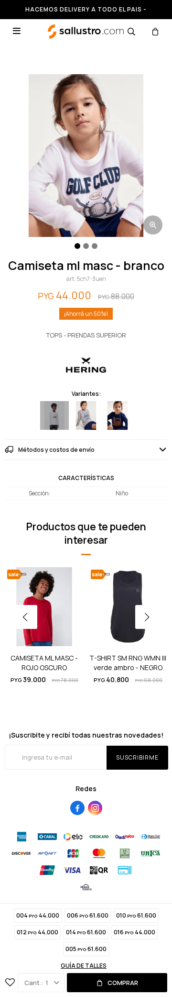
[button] (131, 31)
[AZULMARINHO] (117, 415)
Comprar (123, 982)
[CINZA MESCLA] (86, 415)
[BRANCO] (54, 415)
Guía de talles (84, 966)
